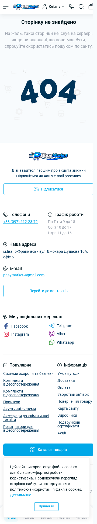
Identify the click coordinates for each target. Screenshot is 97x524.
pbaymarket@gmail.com (23, 275)
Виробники (67, 415)
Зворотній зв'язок (73, 394)
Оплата (64, 387)
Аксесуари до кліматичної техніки (26, 418)
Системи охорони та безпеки (28, 373)
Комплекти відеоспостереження (21, 382)
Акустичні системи (19, 409)
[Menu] (6, 7)
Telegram (64, 326)
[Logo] (26, 7)
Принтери (11, 402)
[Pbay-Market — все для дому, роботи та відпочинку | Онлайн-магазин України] (48, 156)
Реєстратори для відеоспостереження (21, 428)
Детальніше (20, 495)
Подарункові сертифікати (68, 424)
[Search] (81, 6)
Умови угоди (68, 373)
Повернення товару (74, 401)
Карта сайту (68, 408)
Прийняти (46, 506)
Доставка (66, 380)
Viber (61, 334)
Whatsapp (65, 342)
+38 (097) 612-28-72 (20, 221)
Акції (61, 433)
